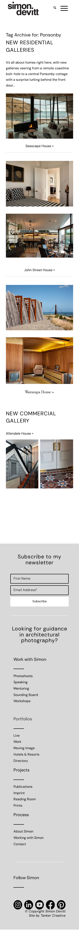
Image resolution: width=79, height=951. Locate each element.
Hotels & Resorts (26, 754)
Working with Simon (28, 838)
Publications (22, 787)
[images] (33, 8)
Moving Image (24, 748)
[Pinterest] (61, 904)
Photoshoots (23, 676)
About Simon (23, 831)
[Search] (52, 8)
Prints (17, 805)
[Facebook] (50, 904)
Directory (20, 761)
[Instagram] (17, 904)
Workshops (22, 701)
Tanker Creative (53, 916)
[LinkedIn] (28, 904)
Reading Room (24, 799)
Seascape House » (39, 146)
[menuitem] (52, 8)
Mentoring (21, 688)
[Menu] (62, 8)
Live (16, 736)
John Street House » (39, 270)
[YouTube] (39, 904)
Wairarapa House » (39, 391)
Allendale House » (19, 433)
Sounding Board (25, 695)
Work (17, 742)
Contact (19, 844)
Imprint (19, 793)
